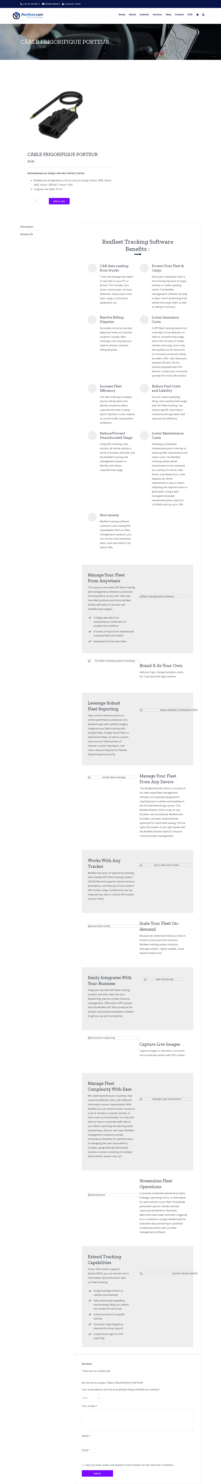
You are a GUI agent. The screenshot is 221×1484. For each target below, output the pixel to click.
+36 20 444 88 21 (31, 3)
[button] (203, 14)
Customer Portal (72, 3)
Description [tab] (26, 226)
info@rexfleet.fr (52, 3)
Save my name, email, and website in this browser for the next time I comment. (129, 1465)
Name (86, 1436)
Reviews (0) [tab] (26, 234)
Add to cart (59, 201)
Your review (89, 1406)
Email (86, 1450)
